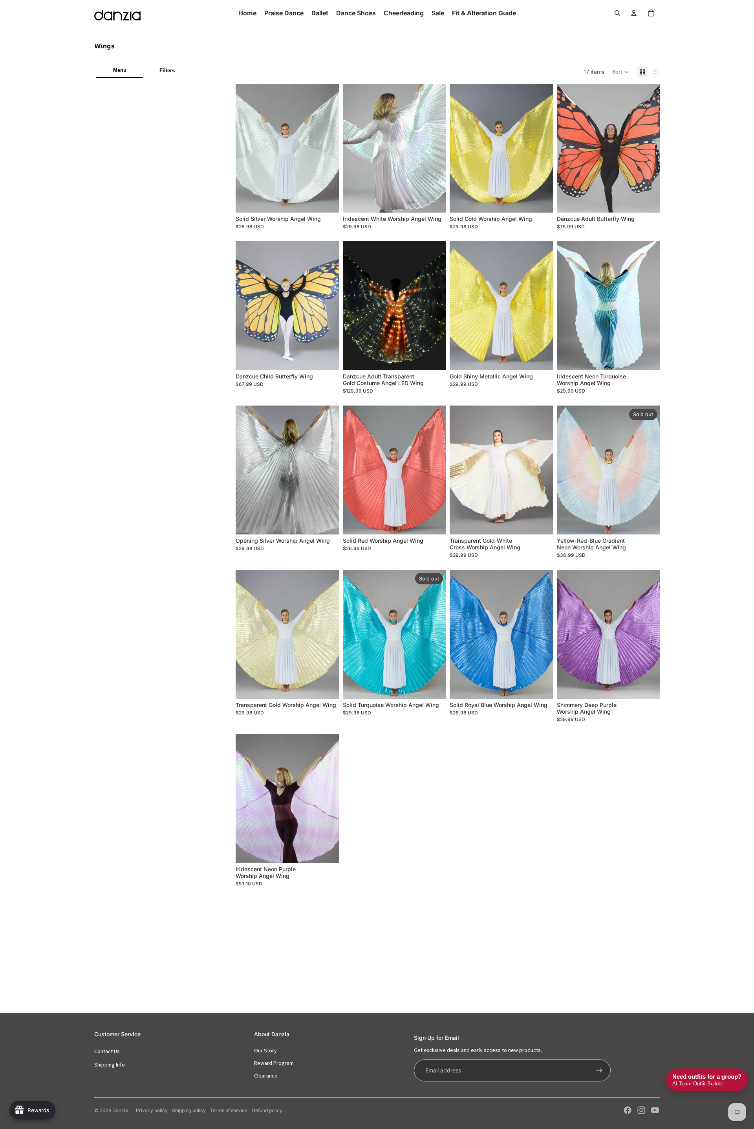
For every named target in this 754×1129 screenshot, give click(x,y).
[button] (620, 72)
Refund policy (267, 1110)
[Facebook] (627, 1110)
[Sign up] (599, 1070)
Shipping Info (109, 1064)
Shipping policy (189, 1110)
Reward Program (274, 1063)
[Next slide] (327, 634)
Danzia (120, 1110)
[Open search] (617, 13)
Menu (119, 70)
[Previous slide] (247, 634)
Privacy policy (152, 1110)
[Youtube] (655, 1110)
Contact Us (107, 1051)
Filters (167, 70)
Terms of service (228, 1110)
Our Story (265, 1050)
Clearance (266, 1075)
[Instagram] (641, 1110)
